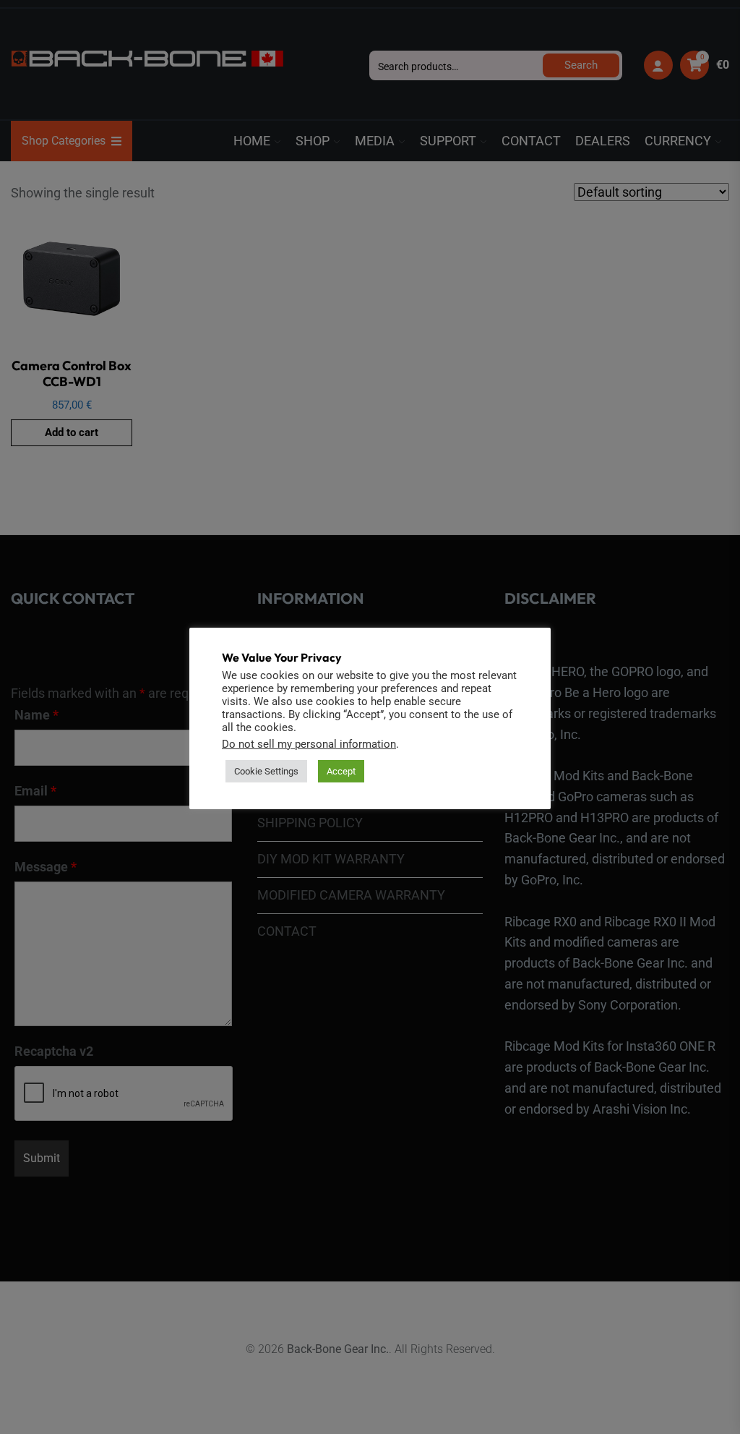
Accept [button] (341, 771)
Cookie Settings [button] (266, 771)
